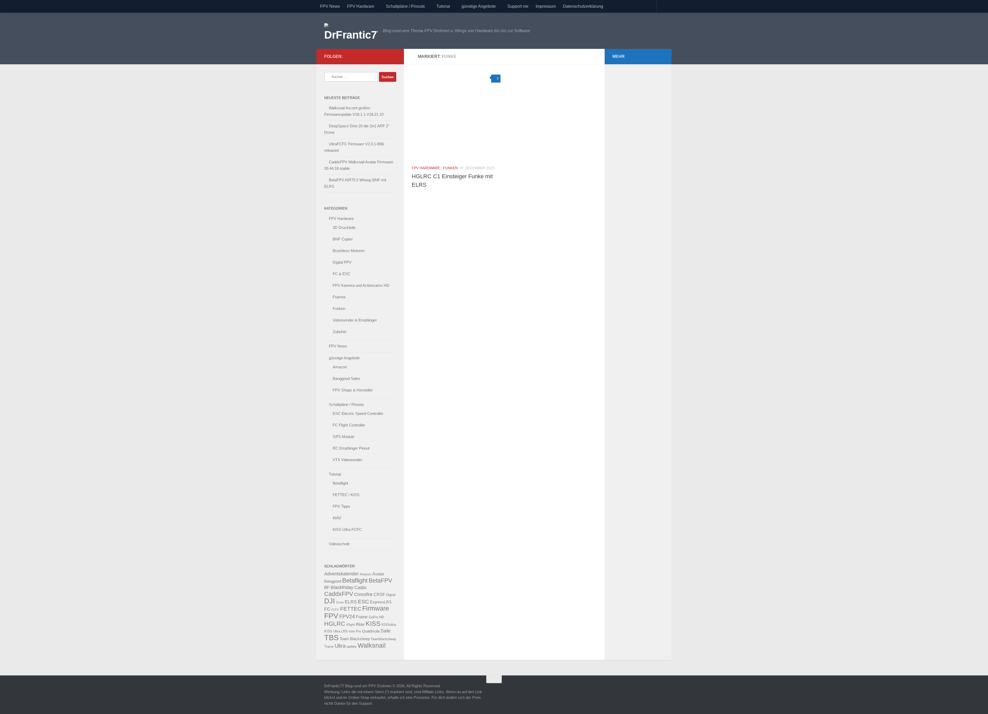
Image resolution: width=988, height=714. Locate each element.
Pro (358, 631)
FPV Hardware (360, 6)
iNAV (337, 518)
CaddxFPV (338, 594)
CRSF (379, 594)
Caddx (360, 587)
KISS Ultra (332, 631)
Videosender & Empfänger (355, 320)
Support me (517, 6)
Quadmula (371, 631)
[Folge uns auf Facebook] (385, 56)
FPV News (330, 6)
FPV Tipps (341, 506)
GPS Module (343, 436)
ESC (363, 601)
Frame (362, 616)
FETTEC (350, 609)
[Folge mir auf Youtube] (377, 56)
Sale (386, 630)
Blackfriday (342, 587)
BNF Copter (343, 239)
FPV (331, 616)
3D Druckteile (344, 227)
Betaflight (340, 483)
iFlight (350, 624)
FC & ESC (341, 274)
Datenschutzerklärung (583, 6)
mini (352, 631)
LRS (344, 631)
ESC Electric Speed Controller (358, 413)
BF (327, 587)
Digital (390, 595)
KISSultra (389, 625)
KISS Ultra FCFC (347, 529)
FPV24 (347, 616)
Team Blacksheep (355, 639)
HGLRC (334, 623)
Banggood (332, 581)
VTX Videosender (347, 460)
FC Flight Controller (349, 425)
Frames (339, 297)
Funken (450, 168)
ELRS (351, 601)
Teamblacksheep (383, 639)
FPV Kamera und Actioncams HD (361, 285)
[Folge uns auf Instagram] (393, 56)
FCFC (335, 609)
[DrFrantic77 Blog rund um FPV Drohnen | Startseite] (351, 31)
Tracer (329, 646)
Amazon (340, 367)
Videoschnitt (339, 544)
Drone (340, 602)
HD (381, 617)
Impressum (546, 6)
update (352, 646)
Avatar (378, 574)
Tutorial (443, 6)
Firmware (375, 608)
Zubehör (340, 331)
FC (327, 609)
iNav (360, 624)
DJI (329, 601)
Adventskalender (341, 573)
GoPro (373, 617)
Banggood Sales (346, 378)
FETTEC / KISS (346, 495)
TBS (331, 637)
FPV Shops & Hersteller (353, 390)
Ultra (340, 646)
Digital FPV (342, 262)
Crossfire (363, 594)
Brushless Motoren (349, 250)
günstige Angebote (479, 6)
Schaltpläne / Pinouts (405, 6)
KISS (373, 623)
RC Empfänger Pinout (351, 448)
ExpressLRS (381, 602)
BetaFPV (380, 580)
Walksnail (372, 645)
